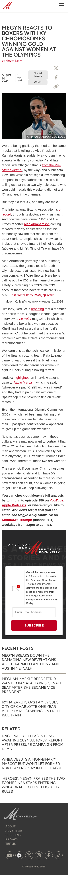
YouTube (56, 500)
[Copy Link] (56, 86)
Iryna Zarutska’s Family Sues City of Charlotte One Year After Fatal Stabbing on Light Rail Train (31, 708)
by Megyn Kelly (12, 60)
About (10, 826)
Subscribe (14, 835)
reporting (37, 309)
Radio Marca (22, 382)
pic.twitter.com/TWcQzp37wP (33, 295)
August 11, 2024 (52, 301)
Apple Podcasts (14, 505)
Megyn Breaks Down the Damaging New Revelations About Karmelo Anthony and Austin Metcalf (30, 661)
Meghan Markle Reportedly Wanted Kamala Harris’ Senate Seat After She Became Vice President (32, 685)
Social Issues (38, 75)
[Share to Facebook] (56, 77)
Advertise (13, 830)
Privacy (11, 839)
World (37, 82)
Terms (10, 843)
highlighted (22, 377)
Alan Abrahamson (37, 224)
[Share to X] (56, 68)
